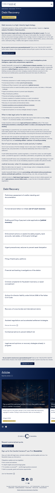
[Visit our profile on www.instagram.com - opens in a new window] (31, 479)
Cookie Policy (11, 487)
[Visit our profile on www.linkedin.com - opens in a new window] (23, 479)
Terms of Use (35, 487)
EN (28, 483)
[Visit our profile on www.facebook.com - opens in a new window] (27, 479)
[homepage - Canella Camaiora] (27, 436)
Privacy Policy (28, 487)
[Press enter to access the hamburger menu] (51, 4)
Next (6, 427)
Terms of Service (43, 487)
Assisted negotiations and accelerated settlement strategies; (18, 105)
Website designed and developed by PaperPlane (27, 490)
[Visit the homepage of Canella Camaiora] (9, 4)
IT (26, 483)
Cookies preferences (19, 487)
